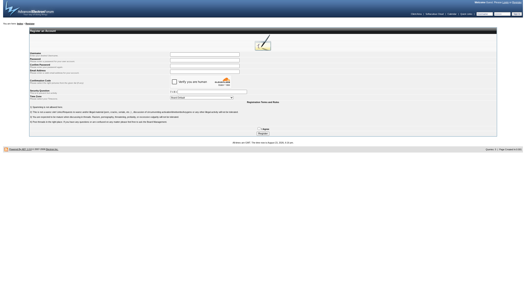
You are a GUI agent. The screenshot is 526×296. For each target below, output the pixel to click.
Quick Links (466, 14)
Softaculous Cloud (435, 14)
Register (517, 2)
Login (505, 2)
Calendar (452, 14)
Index (20, 23)
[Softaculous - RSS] (6, 149)
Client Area (416, 14)
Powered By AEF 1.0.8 (20, 149)
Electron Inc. (52, 149)
